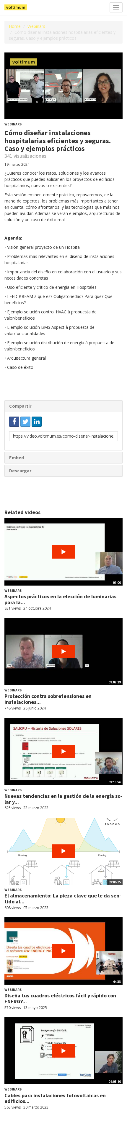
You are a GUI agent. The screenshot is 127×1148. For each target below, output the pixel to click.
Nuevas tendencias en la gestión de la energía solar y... (63, 799)
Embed (16, 457)
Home (15, 26)
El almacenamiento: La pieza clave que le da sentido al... (62, 898)
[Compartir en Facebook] (14, 422)
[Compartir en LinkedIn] (37, 422)
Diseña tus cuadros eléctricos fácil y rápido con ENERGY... (60, 998)
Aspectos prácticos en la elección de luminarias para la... (60, 599)
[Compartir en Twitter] (25, 422)
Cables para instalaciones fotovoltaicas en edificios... (55, 1098)
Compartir (20, 406)
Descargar (20, 470)
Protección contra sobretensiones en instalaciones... (48, 699)
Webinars (36, 26)
